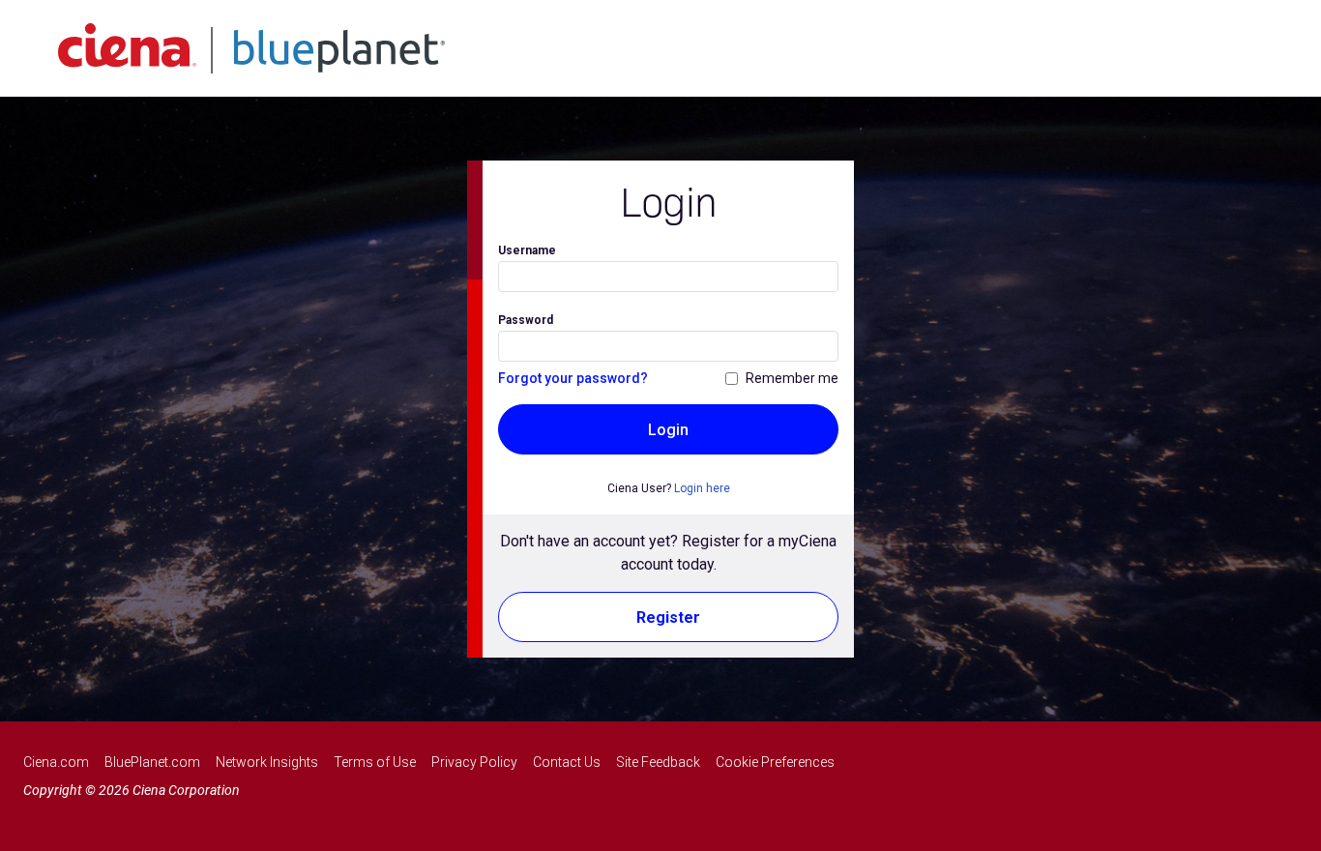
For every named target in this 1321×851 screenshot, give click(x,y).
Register (668, 617)
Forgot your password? (573, 378)
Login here (702, 488)
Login (668, 430)
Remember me (792, 378)
